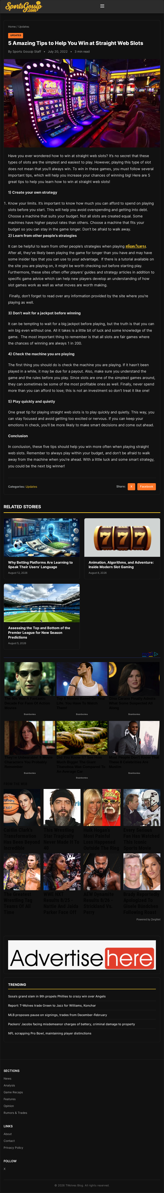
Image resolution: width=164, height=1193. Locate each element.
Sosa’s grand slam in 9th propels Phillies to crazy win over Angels (57, 996)
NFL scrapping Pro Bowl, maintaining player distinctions (49, 1033)
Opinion (9, 1106)
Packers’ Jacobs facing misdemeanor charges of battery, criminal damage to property (71, 1024)
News (7, 1078)
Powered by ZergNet (148, 919)
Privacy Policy (13, 1147)
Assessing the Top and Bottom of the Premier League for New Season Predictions (39, 632)
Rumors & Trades (15, 1112)
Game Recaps (13, 1092)
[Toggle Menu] (102, 7)
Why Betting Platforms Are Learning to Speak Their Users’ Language (40, 564)
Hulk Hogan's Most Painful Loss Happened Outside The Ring (101, 839)
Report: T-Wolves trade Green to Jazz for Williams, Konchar (52, 1005)
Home (12, 26)
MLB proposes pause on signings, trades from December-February (57, 1015)
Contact (9, 1140)
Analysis (9, 1085)
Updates (23, 26)
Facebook (146, 486)
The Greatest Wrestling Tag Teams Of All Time (18, 903)
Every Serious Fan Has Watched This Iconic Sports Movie (141, 839)
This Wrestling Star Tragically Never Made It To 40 (61, 839)
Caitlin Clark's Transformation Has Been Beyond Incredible (22, 839)
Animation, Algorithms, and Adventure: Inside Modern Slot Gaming (121, 564)
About (8, 1134)
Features (10, 1099)
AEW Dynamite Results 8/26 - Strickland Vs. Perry (98, 903)
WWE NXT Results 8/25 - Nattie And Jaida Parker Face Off (61, 903)
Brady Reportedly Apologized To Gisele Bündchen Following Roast (141, 903)
